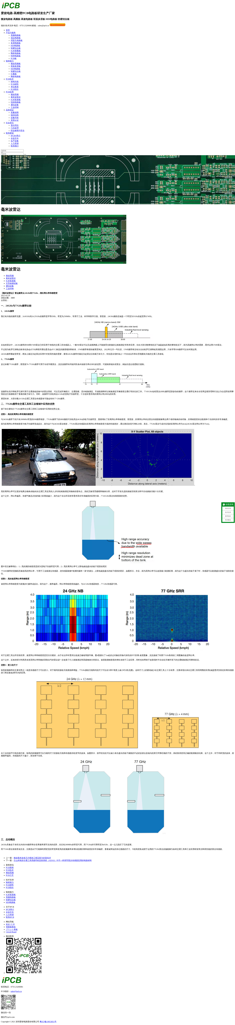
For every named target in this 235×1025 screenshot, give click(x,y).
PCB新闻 (10, 867)
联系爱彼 (10, 133)
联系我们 (15, 146)
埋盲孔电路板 (17, 40)
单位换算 (15, 87)
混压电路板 (16, 38)
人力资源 (15, 143)
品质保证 (10, 110)
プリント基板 (12, 929)
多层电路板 (16, 43)
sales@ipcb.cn (16, 991)
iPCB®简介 (15, 136)
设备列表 (15, 118)
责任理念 (15, 125)
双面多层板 (16, 66)
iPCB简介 (10, 909)
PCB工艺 (10, 875)
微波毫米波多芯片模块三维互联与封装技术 (32, 858)
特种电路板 (16, 56)
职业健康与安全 (17, 130)
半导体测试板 (12, 283)
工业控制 (15, 107)
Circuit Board (11, 932)
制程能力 (10, 61)
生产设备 (15, 141)
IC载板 (14, 74)
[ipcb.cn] (11, 7)
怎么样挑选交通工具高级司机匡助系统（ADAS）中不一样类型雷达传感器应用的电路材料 (53, 860)
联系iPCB (10, 917)
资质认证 (15, 120)
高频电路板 (16, 35)
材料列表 (15, 82)
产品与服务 (11, 33)
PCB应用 (10, 92)
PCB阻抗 (14, 89)
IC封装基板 (16, 100)
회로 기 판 (10, 924)
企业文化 (15, 138)
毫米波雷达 (16, 97)
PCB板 (14, 58)
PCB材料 (14, 84)
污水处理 (15, 128)
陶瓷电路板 (16, 53)
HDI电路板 (15, 46)
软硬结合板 (16, 48)
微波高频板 (16, 64)
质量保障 (15, 112)
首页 (8, 30)
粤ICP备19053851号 (48, 1022)
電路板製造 (11, 927)
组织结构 (15, 115)
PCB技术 (10, 79)
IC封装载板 (16, 51)
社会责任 (10, 123)
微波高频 (15, 94)
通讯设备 (15, 105)
